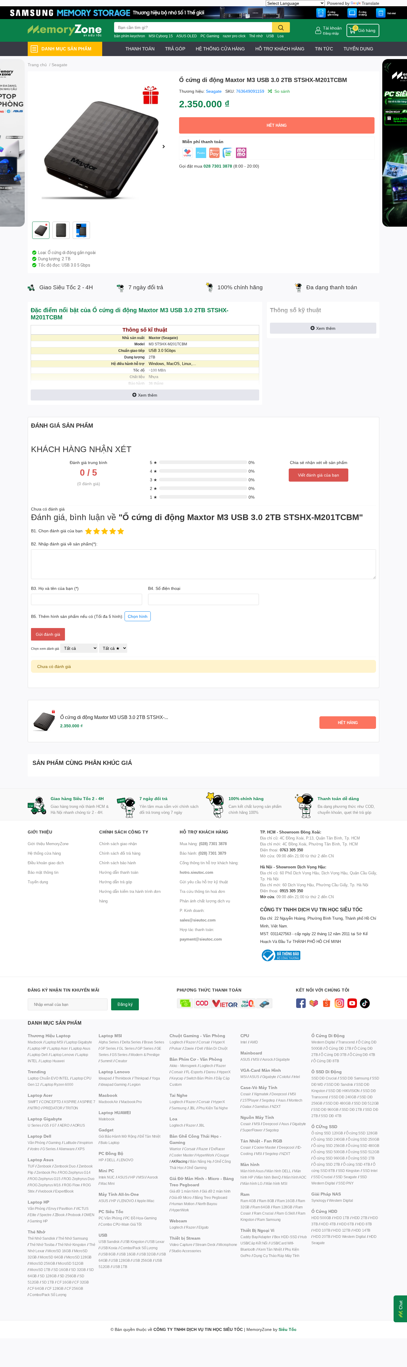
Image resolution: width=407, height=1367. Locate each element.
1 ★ (153, 497)
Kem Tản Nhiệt (270, 1249)
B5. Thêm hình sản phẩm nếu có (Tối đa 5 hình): (89, 616)
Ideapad (105, 1078)
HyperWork (205, 1155)
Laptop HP (37, 1048)
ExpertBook (64, 1191)
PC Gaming (210, 36)
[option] (101, 146)
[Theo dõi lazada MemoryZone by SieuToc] (314, 1003)
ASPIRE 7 (87, 1102)
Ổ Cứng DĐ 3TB (333, 1054)
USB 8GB (108, 1254)
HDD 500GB (321, 1218)
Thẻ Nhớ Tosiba (42, 1244)
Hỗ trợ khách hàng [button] (204, 831)
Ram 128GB (282, 1207)
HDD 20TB (321, 1236)
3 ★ (153, 479)
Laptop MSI (54, 1042)
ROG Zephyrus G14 (75, 1172)
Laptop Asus (80, 1048)
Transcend (346, 1042)
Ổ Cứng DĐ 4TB (362, 1054)
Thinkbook (123, 1078)
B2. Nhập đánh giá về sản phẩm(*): (64, 543)
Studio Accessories (186, 1251)
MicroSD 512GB (70, 1263)
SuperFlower (252, 1130)
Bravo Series (154, 1042)
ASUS (122, 1177)
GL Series (126, 1048)
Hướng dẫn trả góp (115, 881)
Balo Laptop (109, 1142)
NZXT (276, 1106)
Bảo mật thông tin (43, 872)
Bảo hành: (203, 853)
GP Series (145, 1048)
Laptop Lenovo (62, 1054)
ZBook (60, 1215)
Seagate (214, 91)
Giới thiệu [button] (40, 831)
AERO (64, 1125)
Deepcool (279, 1094)
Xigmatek (261, 1094)
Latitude (70, 1142)
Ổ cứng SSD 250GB (363, 1139)
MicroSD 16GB (59, 1251)
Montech (295, 1100)
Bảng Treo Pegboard (211, 1197)
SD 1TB (48, 1282)
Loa (280, 36)
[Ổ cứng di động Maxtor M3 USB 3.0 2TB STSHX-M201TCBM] (101, 146)
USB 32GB (147, 1254)
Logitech (176, 1042)
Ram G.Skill (285, 1213)
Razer (190, 1042)
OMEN (89, 1215)
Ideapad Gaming (113, 1084)
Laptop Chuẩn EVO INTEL (48, 1078)
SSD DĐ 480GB (338, 1103)
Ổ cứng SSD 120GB (327, 1133)
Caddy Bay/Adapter (255, 1237)
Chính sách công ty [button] (123, 831)
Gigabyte (283, 1059)
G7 (54, 1125)
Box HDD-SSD (285, 1237)
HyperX (219, 1042)
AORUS (78, 1125)
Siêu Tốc (287, 1329)
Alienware (66, 1149)
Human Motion (183, 1203)
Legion (135, 1084)
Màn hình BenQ (268, 1177)
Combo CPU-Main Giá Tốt (121, 1224)
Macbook (35, 1042)
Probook (74, 1215)
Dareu (211, 1072)
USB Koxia (108, 1248)
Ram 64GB (261, 1207)
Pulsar (176, 1048)
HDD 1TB (341, 1218)
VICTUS (82, 1208)
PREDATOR (52, 1108)
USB (270, 36)
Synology (318, 1200)
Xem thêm (147, 395)
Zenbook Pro (46, 1172)
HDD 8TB (364, 1224)
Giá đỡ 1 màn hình (184, 1191)
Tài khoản (332, 27)
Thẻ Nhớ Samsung (73, 1238)
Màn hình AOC (295, 1177)
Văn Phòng (36, 1142)
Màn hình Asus (251, 1171)
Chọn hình (137, 616)
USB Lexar (155, 1241)
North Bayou (207, 1203)
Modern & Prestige (145, 1054)
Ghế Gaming (196, 1167)
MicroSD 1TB (39, 1269)
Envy (52, 1208)
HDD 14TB (361, 1230)
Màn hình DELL (278, 1171)
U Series (34, 1125)
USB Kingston (133, 1241)
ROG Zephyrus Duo (78, 1178)
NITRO (34, 1108)
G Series (49, 1149)
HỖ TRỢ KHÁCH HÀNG (280, 48)
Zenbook (44, 1166)
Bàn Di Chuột (216, 1048)
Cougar (223, 1155)
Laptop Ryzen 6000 (57, 1084)
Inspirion (86, 1142)
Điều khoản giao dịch (46, 862)
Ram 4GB (248, 1201)
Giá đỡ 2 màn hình (216, 1191)
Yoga (156, 1078)
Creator (121, 1061)
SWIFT (33, 1102)
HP (101, 1160)
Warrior (175, 1149)
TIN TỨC (324, 48)
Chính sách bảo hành (117, 862)
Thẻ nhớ (256, 36)
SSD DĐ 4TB (331, 1116)
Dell (200, 1048)
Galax (246, 1106)
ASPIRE (70, 1102)
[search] (281, 27)
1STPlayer (250, 1100)
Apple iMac (145, 1201)
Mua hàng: (203, 843)
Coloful (285, 1076)
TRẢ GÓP (175, 48)
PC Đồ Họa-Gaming (141, 1218)
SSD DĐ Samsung (354, 1078)
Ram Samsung (269, 1219)
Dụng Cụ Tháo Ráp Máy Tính (276, 1255)
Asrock (152, 1177)
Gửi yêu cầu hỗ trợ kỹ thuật (204, 881)
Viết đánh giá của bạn (318, 474)
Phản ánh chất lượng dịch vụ (205, 901)
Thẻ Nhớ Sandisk (41, 1238)
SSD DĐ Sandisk (339, 1084)
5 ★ (153, 462)
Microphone (227, 1244)
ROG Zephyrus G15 (44, 1178)
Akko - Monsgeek (183, 1065)
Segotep (268, 1100)
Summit (106, 1061)
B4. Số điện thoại (164, 588)
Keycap (177, 1078)
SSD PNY (346, 1183)
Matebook (106, 1119)
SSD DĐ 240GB (343, 1097)
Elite (32, 1215)
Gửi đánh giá (48, 634)
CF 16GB (64, 1282)
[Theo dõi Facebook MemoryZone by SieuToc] (301, 1003)
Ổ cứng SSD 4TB (356, 1164)
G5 (46, 1125)
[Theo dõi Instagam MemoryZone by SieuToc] (339, 1003)
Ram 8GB (266, 1201)
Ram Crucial (264, 1213)
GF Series (108, 1048)
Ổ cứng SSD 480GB (363, 1145)
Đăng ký (125, 1004)
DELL (111, 1160)
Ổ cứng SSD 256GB (329, 1145)
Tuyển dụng (38, 881)
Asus (282, 1100)
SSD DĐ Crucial (324, 1078)
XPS (80, 1149)
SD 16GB (60, 1269)
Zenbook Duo (65, 1166)
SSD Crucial (323, 1177)
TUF (31, 1166)
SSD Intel (370, 1170)
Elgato (203, 1227)
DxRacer (218, 1149)
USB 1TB (120, 1266)
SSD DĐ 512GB (366, 1103)
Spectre (45, 1215)
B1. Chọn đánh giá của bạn (57, 530)
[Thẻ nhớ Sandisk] (203, 12)
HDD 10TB (321, 1230)
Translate (370, 3)
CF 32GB (81, 1282)
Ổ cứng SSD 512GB (363, 1152)
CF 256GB (74, 1288)
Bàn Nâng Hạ (201, 1161)
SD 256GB (68, 1276)
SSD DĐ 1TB (351, 1109)
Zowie (189, 1048)
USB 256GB (142, 1260)
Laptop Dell (38, 1054)
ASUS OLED (186, 36)
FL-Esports (194, 1072)
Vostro (34, 1149)
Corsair (204, 1042)
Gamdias (261, 1106)
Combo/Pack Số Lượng (47, 1294)
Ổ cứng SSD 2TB (326, 1164)
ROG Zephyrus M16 (45, 1185)
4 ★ (153, 471)
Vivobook (45, 1191)
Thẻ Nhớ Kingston (72, 1244)
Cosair (245, 1094)
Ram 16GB (285, 1201)
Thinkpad (141, 1078)
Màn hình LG (252, 1183)
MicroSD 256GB (42, 1263)
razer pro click (234, 36)
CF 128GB (55, 1288)
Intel (243, 1042)
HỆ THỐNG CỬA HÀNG (220, 48)
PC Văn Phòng (110, 1218)
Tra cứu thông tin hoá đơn (202, 891)
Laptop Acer (58, 1048)
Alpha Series (109, 1042)
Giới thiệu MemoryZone (48, 843)
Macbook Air (108, 1102)
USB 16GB (127, 1254)
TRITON (71, 1108)
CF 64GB (36, 1288)
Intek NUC (107, 1177)
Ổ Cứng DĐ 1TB (338, 1048)
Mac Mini (107, 1183)
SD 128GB (48, 1276)
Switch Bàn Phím (199, 1078)
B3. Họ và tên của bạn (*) (55, 588)
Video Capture (181, 1244)
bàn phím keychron (129, 36)
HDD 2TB (359, 1218)
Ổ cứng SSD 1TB (361, 1158)
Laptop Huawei (52, 1061)
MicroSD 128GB (78, 1257)
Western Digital (323, 1042)
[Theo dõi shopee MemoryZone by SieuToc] (326, 1003)
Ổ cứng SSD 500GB (329, 1152)
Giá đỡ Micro (181, 1197)
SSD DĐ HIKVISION (344, 1090)
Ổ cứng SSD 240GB (329, 1139)
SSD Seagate (346, 1177)
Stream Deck (205, 1244)
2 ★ (153, 488)
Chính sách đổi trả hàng (119, 853)
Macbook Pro (131, 1102)
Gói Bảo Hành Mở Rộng (117, 1136)
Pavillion (65, 1208)
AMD (254, 1042)
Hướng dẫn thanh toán (118, 872)
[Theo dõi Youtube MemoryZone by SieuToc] (352, 1003)
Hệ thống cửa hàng (44, 853)
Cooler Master (182, 1155)
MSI (141, 1177)
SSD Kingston (349, 1170)
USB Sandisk (109, 1241)
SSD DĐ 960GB (325, 1109)
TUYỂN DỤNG (358, 48)
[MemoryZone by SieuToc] (65, 30)
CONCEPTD (51, 1102)
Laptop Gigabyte (79, 1042)
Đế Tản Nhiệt (149, 1136)
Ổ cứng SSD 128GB (362, 1133)
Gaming (54, 1142)
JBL (192, 1108)
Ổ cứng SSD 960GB (329, 1158)
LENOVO (126, 1160)
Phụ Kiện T (206, 1108)
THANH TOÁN (140, 48)
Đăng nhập (331, 33)
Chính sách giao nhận (118, 843)
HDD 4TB (328, 1224)
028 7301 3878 (218, 165)
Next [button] (163, 146)
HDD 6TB (346, 1224)
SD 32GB (78, 1269)
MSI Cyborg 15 (161, 36)
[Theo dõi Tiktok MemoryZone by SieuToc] (365, 1003)
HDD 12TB (341, 1230)
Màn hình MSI (276, 1183)
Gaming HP (38, 1221)
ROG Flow (72, 1185)
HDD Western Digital (349, 1236)
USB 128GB (120, 1260)
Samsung (179, 1108)
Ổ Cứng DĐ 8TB (326, 1061)
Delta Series (131, 1042)
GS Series (120, 1054)
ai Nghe (221, 1108)
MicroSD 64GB (51, 1257)
